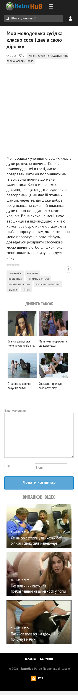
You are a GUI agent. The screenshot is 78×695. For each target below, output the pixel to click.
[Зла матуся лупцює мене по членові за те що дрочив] (22, 323)
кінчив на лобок (19, 284)
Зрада (29, 61)
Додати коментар (39, 483)
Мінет (32, 56)
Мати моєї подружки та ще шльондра (53, 343)
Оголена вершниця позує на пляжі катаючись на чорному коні (21, 386)
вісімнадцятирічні (48, 284)
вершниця (15, 279)
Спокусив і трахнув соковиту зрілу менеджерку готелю (51, 386)
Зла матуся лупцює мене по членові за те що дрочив (21, 344)
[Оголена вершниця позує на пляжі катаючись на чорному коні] (22, 365)
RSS (40, 678)
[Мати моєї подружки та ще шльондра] (53, 323)
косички (32, 273)
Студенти (43, 56)
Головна (30, 659)
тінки (26, 290)
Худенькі (56, 56)
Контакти (46, 659)
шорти (12, 290)
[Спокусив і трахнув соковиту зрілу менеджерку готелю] (53, 365)
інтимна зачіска (38, 279)
